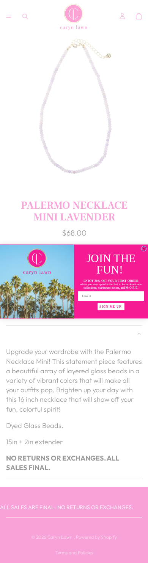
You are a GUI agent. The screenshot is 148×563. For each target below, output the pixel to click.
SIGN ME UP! (111, 306)
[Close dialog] (144, 249)
